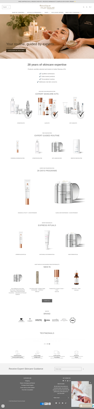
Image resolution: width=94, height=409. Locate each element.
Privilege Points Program (27, 385)
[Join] (83, 369)
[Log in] (87, 7)
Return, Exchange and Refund (27, 383)
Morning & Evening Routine (17, 158)
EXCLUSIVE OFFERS (57, 12)
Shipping (27, 380)
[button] (49, 343)
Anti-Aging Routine (57, 158)
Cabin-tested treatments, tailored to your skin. (17, 47)
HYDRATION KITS (21, 123)
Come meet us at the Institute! (27, 387)
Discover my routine (16, 50)
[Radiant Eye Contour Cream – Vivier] (57, 277)
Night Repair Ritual (73, 254)
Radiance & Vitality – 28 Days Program (27, 212)
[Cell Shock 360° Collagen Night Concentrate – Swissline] (37, 277)
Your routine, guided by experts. (30, 44)
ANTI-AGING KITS (73, 123)
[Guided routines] (47, 36)
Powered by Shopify (21, 401)
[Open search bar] (83, 7)
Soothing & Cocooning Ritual (47, 254)
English (5, 7)
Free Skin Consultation (27, 389)
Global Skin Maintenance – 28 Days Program (67, 212)
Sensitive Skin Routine (76, 158)
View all (47, 300)
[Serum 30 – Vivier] (76, 277)
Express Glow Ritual (21, 254)
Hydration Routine (37, 158)
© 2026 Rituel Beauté (13, 401)
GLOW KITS (47, 123)
